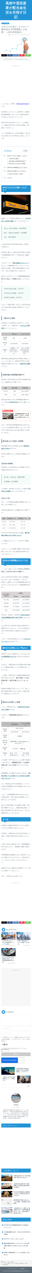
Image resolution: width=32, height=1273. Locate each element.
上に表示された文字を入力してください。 (14, 1048)
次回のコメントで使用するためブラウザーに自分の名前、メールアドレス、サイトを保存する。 (16, 1039)
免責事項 (22, 1268)
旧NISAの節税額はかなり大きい (17, 167)
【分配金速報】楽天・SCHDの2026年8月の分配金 (17, 1233)
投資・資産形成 (5, 23)
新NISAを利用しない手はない (17, 171)
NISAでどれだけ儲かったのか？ (17, 156)
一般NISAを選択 (14, 158)
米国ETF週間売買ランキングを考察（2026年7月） (17, 1254)
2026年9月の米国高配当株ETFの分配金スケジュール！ (16, 1226)
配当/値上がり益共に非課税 (17, 163)
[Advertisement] (16, 83)
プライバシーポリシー (12, 1268)
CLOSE (25, 150)
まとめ (9, 177)
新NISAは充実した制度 (16, 174)
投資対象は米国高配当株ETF (17, 161)
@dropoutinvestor (23, 104)
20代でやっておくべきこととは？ (14, 1239)
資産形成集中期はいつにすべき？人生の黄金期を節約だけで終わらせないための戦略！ (16, 1246)
